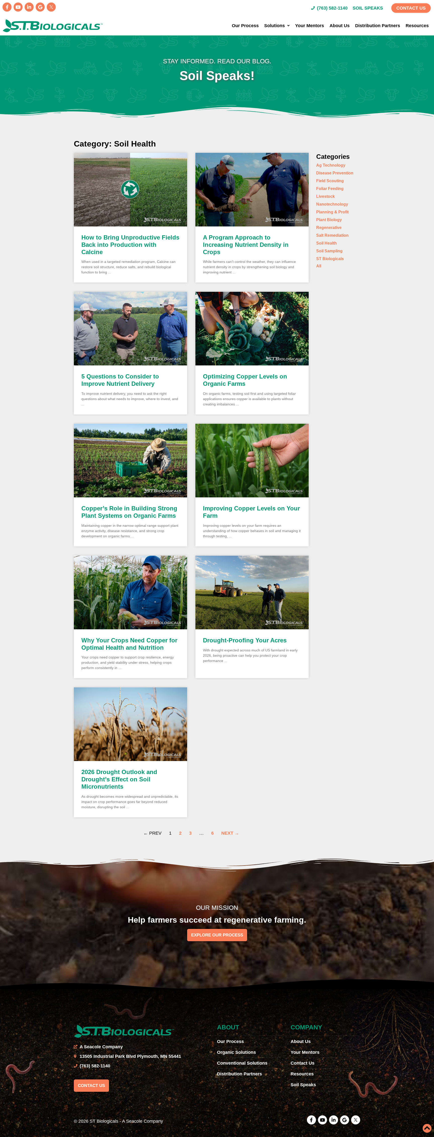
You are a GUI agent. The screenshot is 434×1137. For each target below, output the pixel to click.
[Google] (40, 7)
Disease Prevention (334, 173)
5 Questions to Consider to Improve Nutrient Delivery (120, 380)
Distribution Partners (377, 25)
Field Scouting (330, 181)
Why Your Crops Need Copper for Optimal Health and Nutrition (129, 644)
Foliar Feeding (330, 188)
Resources (417, 25)
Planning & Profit (332, 212)
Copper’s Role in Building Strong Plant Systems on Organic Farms (129, 512)
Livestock (325, 196)
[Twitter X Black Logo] (51, 7)
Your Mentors (309, 25)
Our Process (245, 25)
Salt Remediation (332, 235)
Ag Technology (330, 165)
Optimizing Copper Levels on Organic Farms (245, 380)
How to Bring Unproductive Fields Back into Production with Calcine (130, 244)
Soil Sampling (329, 251)
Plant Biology (329, 220)
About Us (340, 25)
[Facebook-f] (7, 7)
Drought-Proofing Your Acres (245, 640)
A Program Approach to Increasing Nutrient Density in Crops (246, 244)
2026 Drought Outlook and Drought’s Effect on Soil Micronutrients (119, 779)
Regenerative (329, 227)
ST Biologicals (330, 259)
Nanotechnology (332, 204)
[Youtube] (18, 7)
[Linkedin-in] (29, 7)
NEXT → (230, 833)
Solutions (274, 25)
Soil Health (326, 243)
